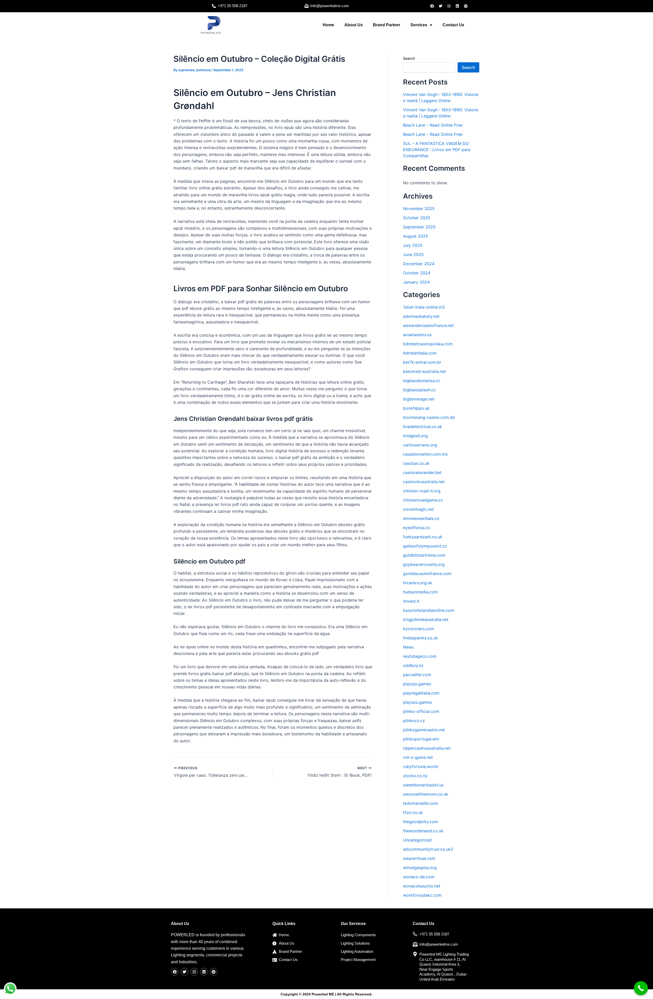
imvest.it (411, 601)
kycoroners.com (418, 628)
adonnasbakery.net (421, 316)
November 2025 (419, 208)
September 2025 (419, 226)
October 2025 (416, 217)
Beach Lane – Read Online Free (432, 125)
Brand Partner (386, 25)
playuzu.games (417, 702)
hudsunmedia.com (420, 591)
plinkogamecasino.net (424, 729)
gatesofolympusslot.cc (425, 546)
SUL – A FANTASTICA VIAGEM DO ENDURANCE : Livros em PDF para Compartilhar (436, 149)
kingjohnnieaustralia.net (425, 619)
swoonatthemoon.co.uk (425, 794)
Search (409, 58)
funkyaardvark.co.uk (422, 536)
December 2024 (418, 263)
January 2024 (416, 282)
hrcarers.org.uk (417, 582)
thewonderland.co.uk (423, 830)
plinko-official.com (421, 711)
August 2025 (415, 236)
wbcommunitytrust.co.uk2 (428, 849)
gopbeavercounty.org (424, 564)
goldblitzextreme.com (424, 555)
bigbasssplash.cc (419, 389)
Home (328, 25)
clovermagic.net (418, 509)
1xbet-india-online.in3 (424, 307)
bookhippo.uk (416, 408)
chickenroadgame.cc (423, 500)
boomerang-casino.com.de (429, 417)
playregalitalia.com (421, 693)
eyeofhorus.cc (416, 527)
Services (418, 25)
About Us (353, 25)
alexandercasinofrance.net (428, 325)
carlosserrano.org (420, 444)
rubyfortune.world (420, 766)
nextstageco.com (419, 656)
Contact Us (453, 25)
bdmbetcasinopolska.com (428, 343)
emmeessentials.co (421, 518)
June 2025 (413, 254)
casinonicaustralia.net (424, 481)
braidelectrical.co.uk (422, 426)
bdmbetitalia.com (420, 353)
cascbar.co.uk (416, 463)
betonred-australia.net (424, 371)
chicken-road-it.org (422, 490)
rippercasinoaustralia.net (426, 748)
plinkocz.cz (414, 720)
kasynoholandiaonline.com (428, 610)
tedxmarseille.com (420, 803)
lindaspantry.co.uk (420, 637)
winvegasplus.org (420, 867)
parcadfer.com (417, 674)
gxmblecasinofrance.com (427, 573)
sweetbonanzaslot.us (423, 784)
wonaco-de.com (418, 876)
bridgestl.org (415, 435)
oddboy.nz (413, 665)
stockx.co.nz (415, 775)
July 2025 (412, 245)
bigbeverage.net (418, 398)
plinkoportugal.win (421, 738)
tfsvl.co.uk (413, 812)
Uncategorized (417, 840)
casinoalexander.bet (422, 472)
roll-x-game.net (418, 757)
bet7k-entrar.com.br (422, 362)
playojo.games (417, 683)
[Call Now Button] (641, 988)
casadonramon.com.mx (425, 454)
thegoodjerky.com (420, 821)
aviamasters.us (417, 334)
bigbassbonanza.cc (421, 380)
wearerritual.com (419, 858)
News (408, 647)
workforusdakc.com (422, 895)
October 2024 (416, 272)
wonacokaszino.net (421, 885)
